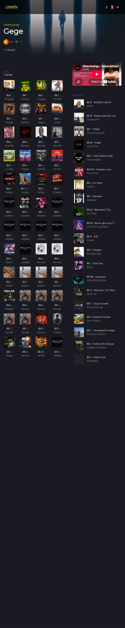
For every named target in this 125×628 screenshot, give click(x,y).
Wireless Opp (41, 216)
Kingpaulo (41, 99)
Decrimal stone (96, 132)
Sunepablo (25, 99)
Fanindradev (94, 159)
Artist (90, 106)
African (11, 49)
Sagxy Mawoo (41, 122)
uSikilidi (25, 262)
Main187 (9, 146)
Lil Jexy (9, 169)
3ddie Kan (9, 285)
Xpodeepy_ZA (25, 216)
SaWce (9, 215)
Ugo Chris (92, 146)
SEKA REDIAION (96, 280)
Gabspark (25, 169)
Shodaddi (92, 360)
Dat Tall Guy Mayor (98, 226)
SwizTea (41, 169)
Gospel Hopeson (96, 347)
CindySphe (93, 119)
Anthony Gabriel (96, 334)
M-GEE (57, 99)
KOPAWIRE (41, 355)
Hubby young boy (57, 332)
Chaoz (90, 240)
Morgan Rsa (94, 253)
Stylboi (91, 186)
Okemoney (11, 25)
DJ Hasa (91, 213)
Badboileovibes (25, 122)
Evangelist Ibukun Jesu (9, 99)
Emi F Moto (93, 320)
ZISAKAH (57, 192)
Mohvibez (41, 262)
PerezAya (41, 146)
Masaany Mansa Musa (9, 122)
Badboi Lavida (25, 285)
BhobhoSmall (95, 307)
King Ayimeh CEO (57, 122)
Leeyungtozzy (41, 332)
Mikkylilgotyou (9, 309)
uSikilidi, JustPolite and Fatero (57, 216)
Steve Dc (9, 262)
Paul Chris (92, 173)
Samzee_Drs (25, 355)
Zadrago (91, 199)
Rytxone (91, 293)
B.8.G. (90, 267)
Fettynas (9, 192)
